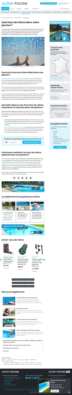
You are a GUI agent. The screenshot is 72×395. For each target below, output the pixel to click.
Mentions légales (8, 389)
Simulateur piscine (63, 3)
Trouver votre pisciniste (56, 48)
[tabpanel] (9, 257)
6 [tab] (28, 276)
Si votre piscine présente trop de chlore (14, 127)
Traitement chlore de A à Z (7, 17)
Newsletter (7, 381)
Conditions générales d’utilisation (31, 389)
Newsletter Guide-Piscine (57, 86)
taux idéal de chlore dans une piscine (12, 78)
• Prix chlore (38, 362)
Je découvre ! (60, 147)
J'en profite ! (55, 391)
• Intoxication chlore (37, 364)
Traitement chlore (17, 17)
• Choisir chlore (6, 362)
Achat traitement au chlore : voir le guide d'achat (23, 279)
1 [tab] (17, 276)
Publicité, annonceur (55, 377)
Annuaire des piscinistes (10, 384)
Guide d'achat (8, 383)
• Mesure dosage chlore (15, 362)
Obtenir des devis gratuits (31, 142)
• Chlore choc (32, 362)
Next (43, 259)
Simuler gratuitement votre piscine (60, 114)
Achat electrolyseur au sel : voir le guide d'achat (23, 282)
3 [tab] (22, 276)
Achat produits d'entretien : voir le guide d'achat (23, 286)
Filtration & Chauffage (23, 359)
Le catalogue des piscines (57, 78)
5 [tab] (26, 276)
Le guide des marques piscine (57, 77)
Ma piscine (4, 359)
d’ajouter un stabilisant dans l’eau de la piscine (13, 163)
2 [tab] (20, 276)
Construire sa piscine (12, 359)
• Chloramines (29, 364)
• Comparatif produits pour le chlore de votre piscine (14, 364)
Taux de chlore (26, 17)
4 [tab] (24, 276)
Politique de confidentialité (18, 389)
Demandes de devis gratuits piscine (48, 3)
